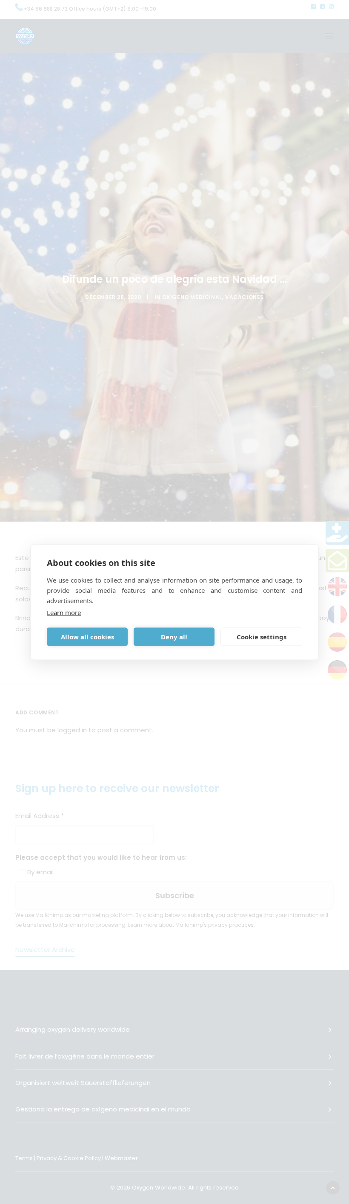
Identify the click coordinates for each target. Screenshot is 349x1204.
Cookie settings (261, 636)
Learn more (64, 612)
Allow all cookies (87, 636)
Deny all (174, 636)
